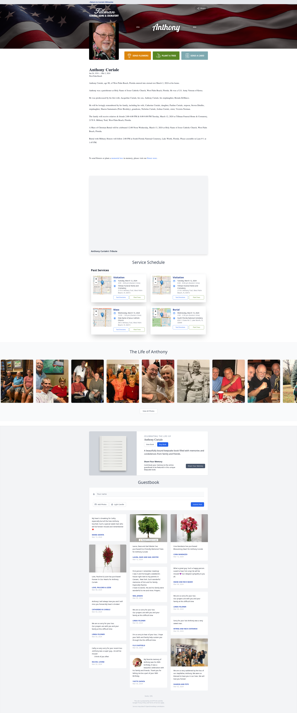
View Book (150, 444)
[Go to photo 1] (185, 665)
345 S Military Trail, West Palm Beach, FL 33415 (129, 324)
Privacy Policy (142, 703)
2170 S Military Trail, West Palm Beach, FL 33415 (130, 291)
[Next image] (205, 652)
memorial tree (117, 158)
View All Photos (148, 411)
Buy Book (162, 444)
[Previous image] (173, 652)
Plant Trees (137, 297)
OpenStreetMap (151, 706)
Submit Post (197, 504)
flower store (152, 158)
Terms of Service (154, 703)
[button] (102, 282)
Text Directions (121, 297)
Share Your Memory (195, 466)
